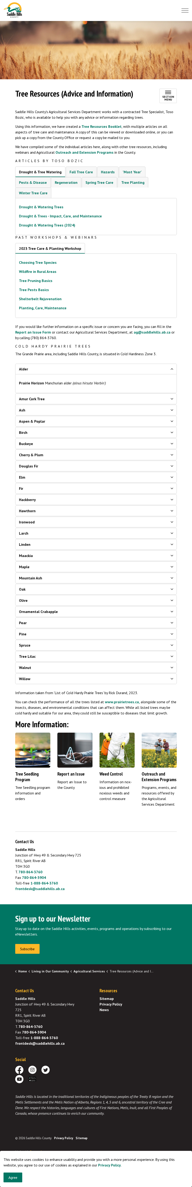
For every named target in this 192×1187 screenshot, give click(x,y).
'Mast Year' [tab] (132, 172)
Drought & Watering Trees (41, 207)
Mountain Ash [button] (30, 578)
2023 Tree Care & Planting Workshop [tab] (50, 248)
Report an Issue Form (33, 332)
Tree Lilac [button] (27, 656)
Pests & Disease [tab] (33, 182)
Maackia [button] (26, 555)
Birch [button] (23, 432)
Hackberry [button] (27, 499)
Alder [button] (23, 369)
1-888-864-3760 (44, 883)
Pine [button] (22, 634)
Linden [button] (24, 544)
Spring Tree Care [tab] (99, 182)
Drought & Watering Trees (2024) (47, 225)
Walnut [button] (25, 667)
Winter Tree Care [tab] (33, 193)
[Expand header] (185, 10)
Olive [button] (23, 600)
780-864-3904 (34, 877)
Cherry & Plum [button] (31, 455)
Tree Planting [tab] (132, 182)
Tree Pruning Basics (35, 280)
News (104, 1009)
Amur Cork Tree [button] (32, 399)
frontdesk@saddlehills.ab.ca (40, 888)
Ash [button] (22, 410)
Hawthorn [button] (27, 510)
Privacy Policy (109, 1165)
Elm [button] (22, 477)
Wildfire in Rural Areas (37, 271)
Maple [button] (24, 566)
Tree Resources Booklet (101, 126)
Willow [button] (24, 678)
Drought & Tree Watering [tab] (40, 172)
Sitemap (107, 998)
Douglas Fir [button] (28, 466)
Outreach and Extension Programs (84, 152)
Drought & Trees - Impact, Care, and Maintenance (60, 216)
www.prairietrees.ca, (122, 702)
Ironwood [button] (27, 522)
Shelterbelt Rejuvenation (40, 298)
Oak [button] (22, 589)
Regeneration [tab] (66, 182)
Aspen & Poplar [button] (32, 421)
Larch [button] (23, 533)
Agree (12, 1177)
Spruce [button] (24, 645)
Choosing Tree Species (38, 262)
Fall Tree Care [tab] (81, 172)
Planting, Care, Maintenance (42, 308)
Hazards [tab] (108, 172)
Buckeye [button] (26, 443)
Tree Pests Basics (34, 289)
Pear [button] (23, 622)
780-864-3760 (30, 872)
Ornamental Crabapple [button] (38, 611)
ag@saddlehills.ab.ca (152, 332)
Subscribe (27, 949)
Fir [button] (21, 488)
